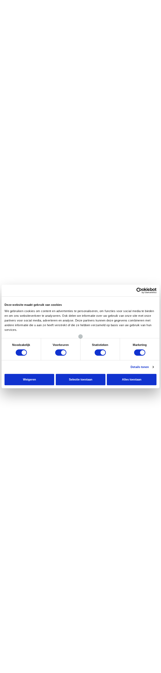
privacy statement (23, 436)
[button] (60, 5)
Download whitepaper (28, 661)
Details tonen (140, 367)
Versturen (22, 448)
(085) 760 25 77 (141, 10)
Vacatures (97, 509)
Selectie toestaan (80, 379)
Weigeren (29, 379)
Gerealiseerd (59, 509)
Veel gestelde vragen (103, 531)
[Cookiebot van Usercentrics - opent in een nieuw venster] (139, 290)
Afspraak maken (96, 10)
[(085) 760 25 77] (131, 5)
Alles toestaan (131, 379)
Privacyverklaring (101, 522)
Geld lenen (18, 504)
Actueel (95, 527)
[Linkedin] (152, 547)
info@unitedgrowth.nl (135, 518)
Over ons (95, 504)
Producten (18, 509)
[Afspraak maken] (85, 5)
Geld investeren (61, 504)
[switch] (60, 352)
